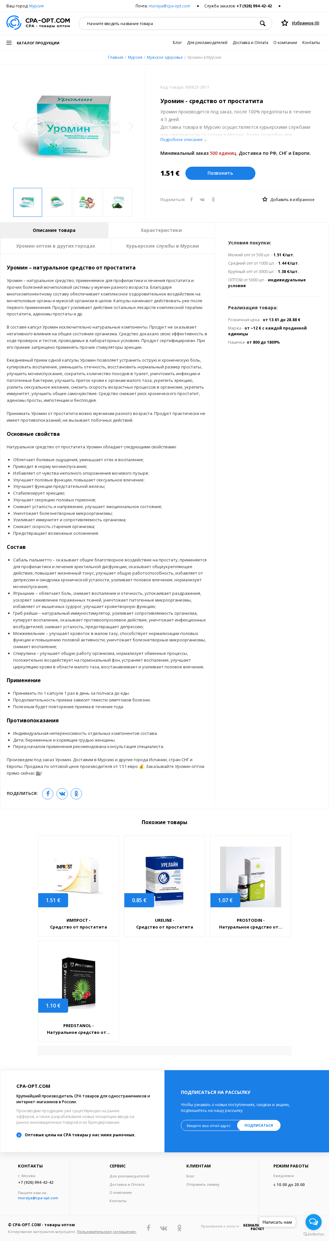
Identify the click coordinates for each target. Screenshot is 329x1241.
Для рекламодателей (207, 42)
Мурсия (36, 6)
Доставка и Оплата (250, 42)
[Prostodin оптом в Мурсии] (250, 877)
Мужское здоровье (165, 57)
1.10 (53, 1005)
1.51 (53, 900)
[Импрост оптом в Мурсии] (78, 877)
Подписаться (259, 1125)
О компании (285, 42)
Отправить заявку (202, 1184)
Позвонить (220, 173)
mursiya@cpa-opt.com (169, 6)
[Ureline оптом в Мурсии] (164, 877)
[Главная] (38, 23)
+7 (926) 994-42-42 (254, 6)
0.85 (139, 900)
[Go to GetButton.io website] (313, 1234)
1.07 (225, 900)
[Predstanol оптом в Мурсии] (78, 982)
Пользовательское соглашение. (107, 1231)
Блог (177, 42)
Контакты (311, 42)
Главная (115, 57)
